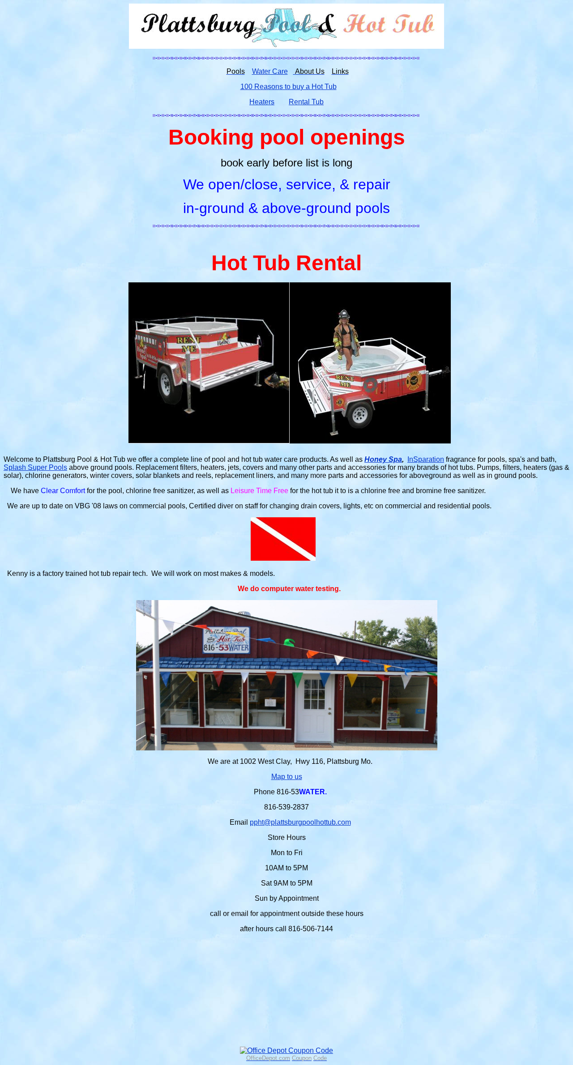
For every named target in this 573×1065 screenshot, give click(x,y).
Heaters (261, 102)
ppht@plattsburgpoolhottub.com (300, 822)
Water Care (270, 71)
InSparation (425, 459)
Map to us (286, 776)
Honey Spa (383, 459)
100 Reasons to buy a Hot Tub (288, 86)
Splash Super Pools (35, 467)
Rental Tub (306, 102)
